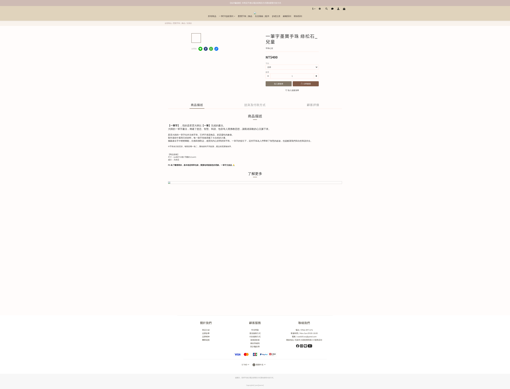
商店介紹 (206, 330)
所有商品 (212, 16)
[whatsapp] (211, 49)
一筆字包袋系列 (226, 16)
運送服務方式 (255, 333)
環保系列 (298, 16)
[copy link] (216, 49)
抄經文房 (276, 16)
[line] (200, 49)
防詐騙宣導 (255, 346)
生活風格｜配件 (262, 16)
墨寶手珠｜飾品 (245, 16)
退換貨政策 (255, 340)
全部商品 (168, 23)
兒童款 (189, 23)
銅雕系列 (287, 16)
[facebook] (206, 49)
